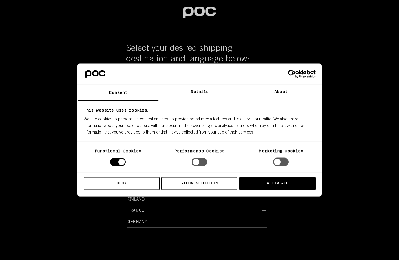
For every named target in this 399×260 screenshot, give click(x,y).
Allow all (277, 183)
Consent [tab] (118, 93)
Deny (121, 183)
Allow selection (199, 183)
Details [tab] (200, 92)
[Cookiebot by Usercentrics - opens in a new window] (292, 74)
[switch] (199, 162)
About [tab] (280, 92)
